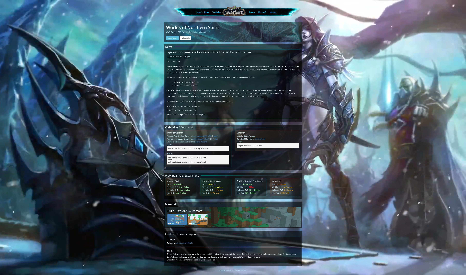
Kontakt (273, 12)
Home (198, 12)
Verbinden (216, 12)
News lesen (172, 38)
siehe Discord (201, 142)
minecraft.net (259, 139)
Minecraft (262, 12)
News (206, 12)
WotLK (216, 136)
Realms (252, 12)
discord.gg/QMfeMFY (202, 136)
